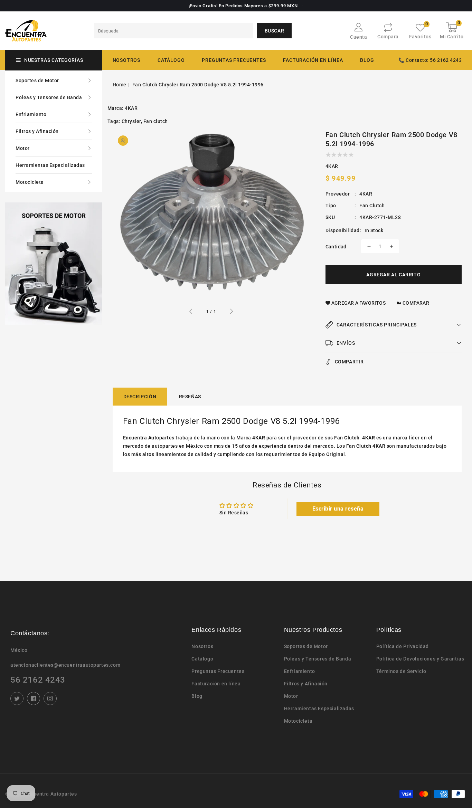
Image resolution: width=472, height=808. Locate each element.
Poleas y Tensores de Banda (49, 97)
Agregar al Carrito (393, 274)
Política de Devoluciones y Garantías (420, 659)
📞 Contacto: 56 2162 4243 (430, 60)
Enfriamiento (31, 114)
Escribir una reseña (338, 508)
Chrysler (131, 121)
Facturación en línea (215, 683)
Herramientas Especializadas (50, 165)
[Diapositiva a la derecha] (231, 312)
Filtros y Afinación (37, 131)
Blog (196, 696)
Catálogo (171, 60)
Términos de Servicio (401, 671)
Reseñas (190, 396)
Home (119, 84)
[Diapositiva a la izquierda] (191, 312)
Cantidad (336, 246)
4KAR (131, 108)
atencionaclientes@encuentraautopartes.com (65, 665)
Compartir (349, 361)
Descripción (140, 396)
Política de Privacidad (402, 646)
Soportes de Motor (37, 80)
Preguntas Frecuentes (217, 671)
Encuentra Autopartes (51, 794)
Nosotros (202, 646)
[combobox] (173, 30)
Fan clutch (155, 121)
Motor (23, 148)
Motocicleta (30, 182)
